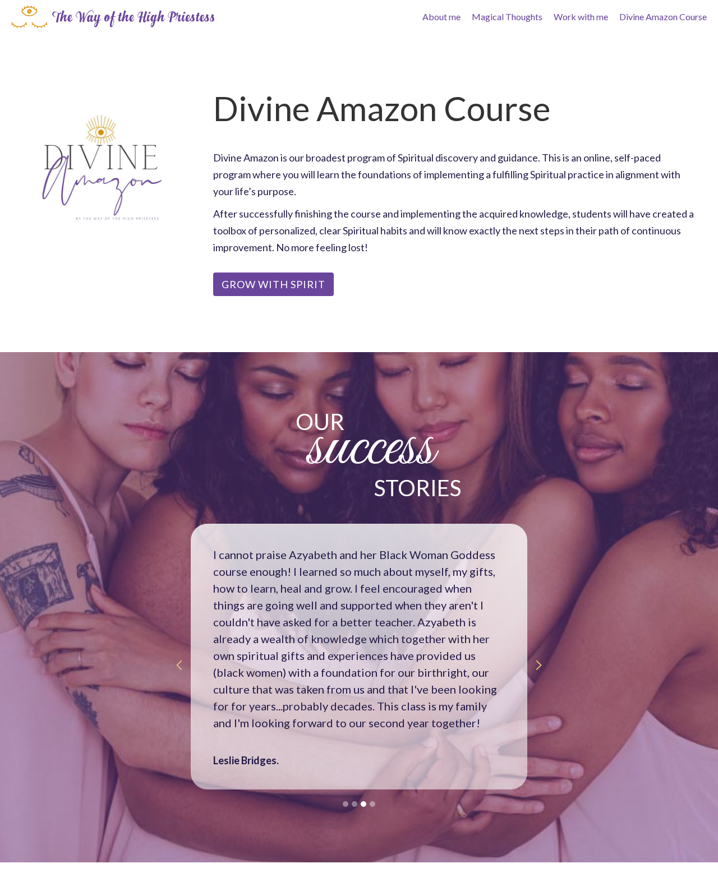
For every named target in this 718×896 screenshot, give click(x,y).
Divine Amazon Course (663, 16)
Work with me (581, 16)
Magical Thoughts (507, 16)
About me (441, 16)
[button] (179, 665)
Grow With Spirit (273, 284)
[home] (112, 17)
